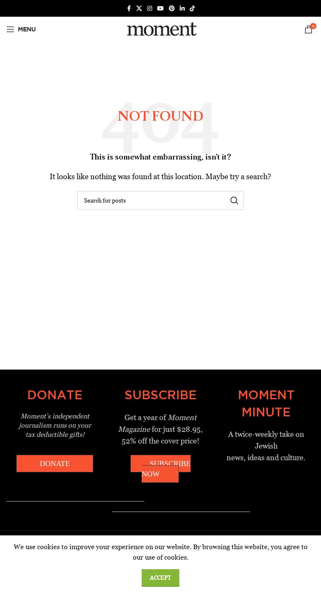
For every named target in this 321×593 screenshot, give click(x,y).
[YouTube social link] (160, 8)
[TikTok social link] (192, 8)
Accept (160, 578)
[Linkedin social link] (182, 8)
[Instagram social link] (150, 8)
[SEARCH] (234, 200)
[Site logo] (160, 29)
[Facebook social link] (129, 8)
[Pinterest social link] (171, 8)
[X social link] (139, 8)
